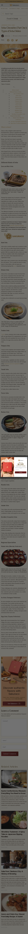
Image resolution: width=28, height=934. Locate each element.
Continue (20, 472)
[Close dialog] (26, 458)
